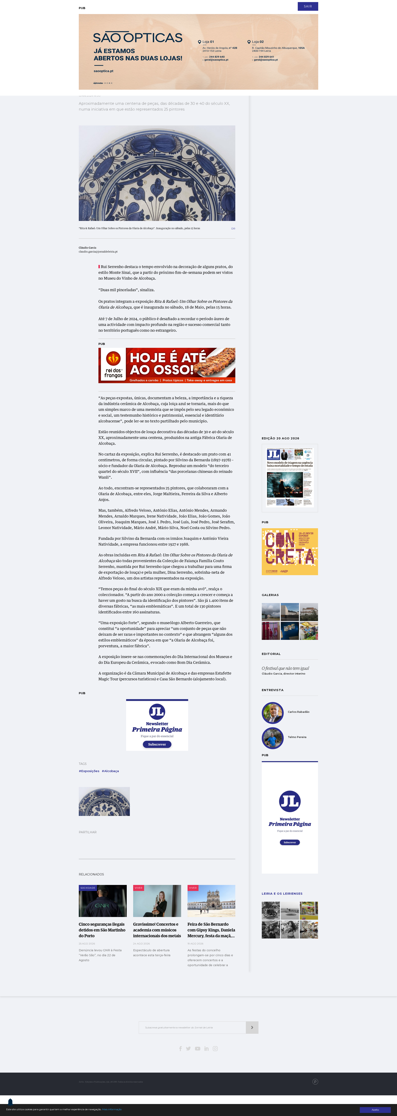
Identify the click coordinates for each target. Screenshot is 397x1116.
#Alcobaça (110, 771)
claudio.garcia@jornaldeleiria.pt (98, 252)
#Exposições (89, 771)
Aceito (375, 1109)
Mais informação (112, 1109)
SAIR (308, 6)
